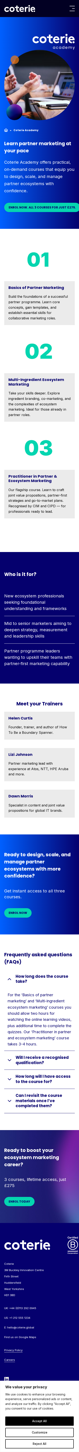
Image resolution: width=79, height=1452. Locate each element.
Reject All (39, 1443)
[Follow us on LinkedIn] (6, 1379)
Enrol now (18, 913)
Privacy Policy (13, 1350)
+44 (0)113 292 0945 (22, 1308)
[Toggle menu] (72, 8)
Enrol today (19, 1201)
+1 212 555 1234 (19, 1317)
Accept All (39, 1421)
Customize (39, 1432)
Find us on (20, 1337)
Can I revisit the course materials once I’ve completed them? (39, 1101)
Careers (9, 1359)
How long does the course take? (42, 979)
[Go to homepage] (19, 8)
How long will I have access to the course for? (43, 1079)
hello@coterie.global (20, 1327)
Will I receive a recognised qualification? (42, 1060)
